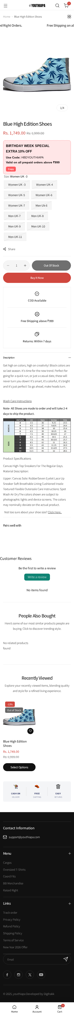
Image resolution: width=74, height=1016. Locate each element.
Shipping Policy (12, 933)
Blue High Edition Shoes (15, 743)
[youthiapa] (37, 5)
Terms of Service (13, 940)
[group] (37, 76)
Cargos (7, 863)
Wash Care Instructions (17, 401)
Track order (10, 912)
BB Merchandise (13, 883)
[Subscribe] (66, 959)
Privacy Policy (11, 919)
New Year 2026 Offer (15, 947)
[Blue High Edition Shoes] (19, 718)
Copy (11, 169)
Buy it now (37, 278)
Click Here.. (55, 512)
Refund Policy (11, 926)
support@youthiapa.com (24, 837)
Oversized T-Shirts (14, 869)
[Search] (57, 5)
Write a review (37, 577)
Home (6, 16)
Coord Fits (9, 876)
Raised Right (10, 890)
